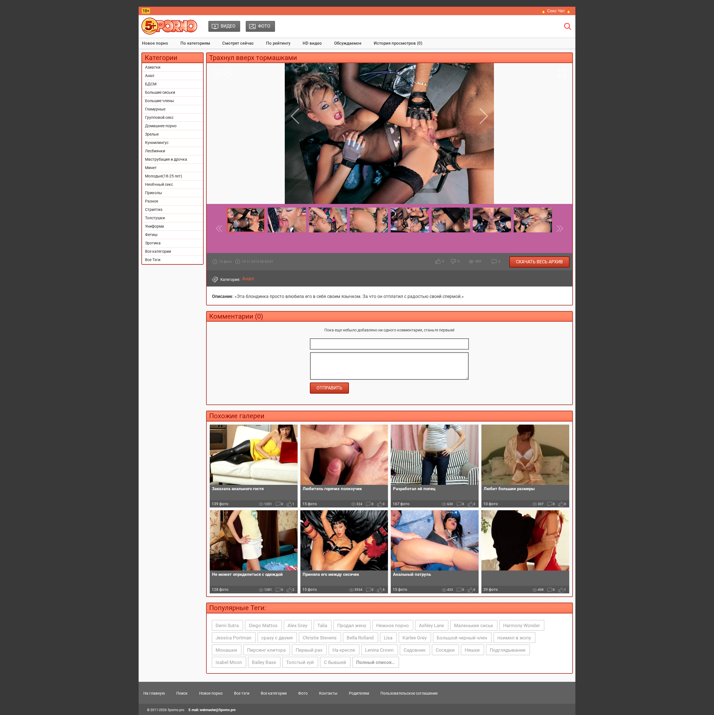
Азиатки (152, 67)
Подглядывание (507, 650)
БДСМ (150, 84)
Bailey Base (264, 662)
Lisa (388, 638)
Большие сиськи (160, 92)
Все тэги (241, 693)
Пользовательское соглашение (409, 693)
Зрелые (152, 134)
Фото (303, 693)
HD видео (312, 43)
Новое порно (155, 43)
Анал (149, 75)
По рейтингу (278, 43)
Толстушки (155, 218)
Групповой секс (159, 117)
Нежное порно (392, 625)
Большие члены (159, 100)
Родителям (359, 693)
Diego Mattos (263, 625)
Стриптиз (153, 209)
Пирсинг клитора (266, 650)
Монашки (226, 650)
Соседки (445, 650)
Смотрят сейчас (238, 43)
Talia (322, 625)
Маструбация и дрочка (166, 159)
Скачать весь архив (539, 261)
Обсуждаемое (347, 43)
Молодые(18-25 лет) (163, 176)
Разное (151, 201)
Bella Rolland (360, 638)
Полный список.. (375, 662)
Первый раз (309, 650)
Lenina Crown (379, 650)
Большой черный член (462, 638)
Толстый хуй (300, 662)
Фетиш (151, 234)
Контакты (328, 693)
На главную (154, 693)
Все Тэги (152, 259)
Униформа (154, 226)
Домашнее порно (161, 126)
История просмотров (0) (398, 43)
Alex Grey (297, 625)
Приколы (153, 193)
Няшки (472, 650)
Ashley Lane (431, 625)
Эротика (153, 243)
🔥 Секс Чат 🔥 (556, 10)
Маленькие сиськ (473, 625)
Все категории (158, 251)
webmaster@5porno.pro (218, 710)
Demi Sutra (227, 625)
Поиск (182, 693)
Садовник (415, 650)
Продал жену (351, 625)
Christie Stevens (320, 638)
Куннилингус (156, 142)
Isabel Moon (229, 662)
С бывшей (335, 662)
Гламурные (155, 109)
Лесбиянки (155, 151)
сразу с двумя (277, 638)
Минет (151, 167)
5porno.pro (176, 710)
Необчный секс (159, 184)
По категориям (195, 43)
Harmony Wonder (521, 625)
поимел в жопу (514, 638)
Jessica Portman (233, 638)
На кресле (343, 650)
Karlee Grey (414, 638)
